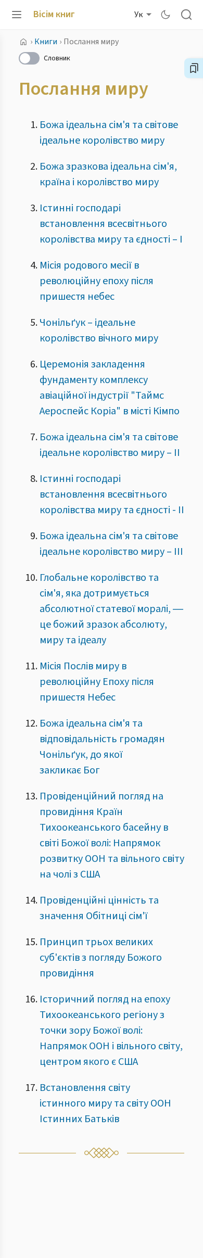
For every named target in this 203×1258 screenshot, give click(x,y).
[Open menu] (16, 14)
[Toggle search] (186, 14)
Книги (45, 41)
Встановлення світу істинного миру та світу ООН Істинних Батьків (105, 1103)
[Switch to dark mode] (165, 14)
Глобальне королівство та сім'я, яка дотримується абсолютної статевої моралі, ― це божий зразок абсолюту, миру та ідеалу (111, 608)
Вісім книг (54, 14)
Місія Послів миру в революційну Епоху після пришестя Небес (97, 682)
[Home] (23, 41)
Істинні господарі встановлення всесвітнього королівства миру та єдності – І (111, 224)
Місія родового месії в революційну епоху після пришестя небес (97, 281)
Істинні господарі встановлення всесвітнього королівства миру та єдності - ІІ (112, 494)
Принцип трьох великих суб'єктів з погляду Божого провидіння (101, 958)
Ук (138, 14)
